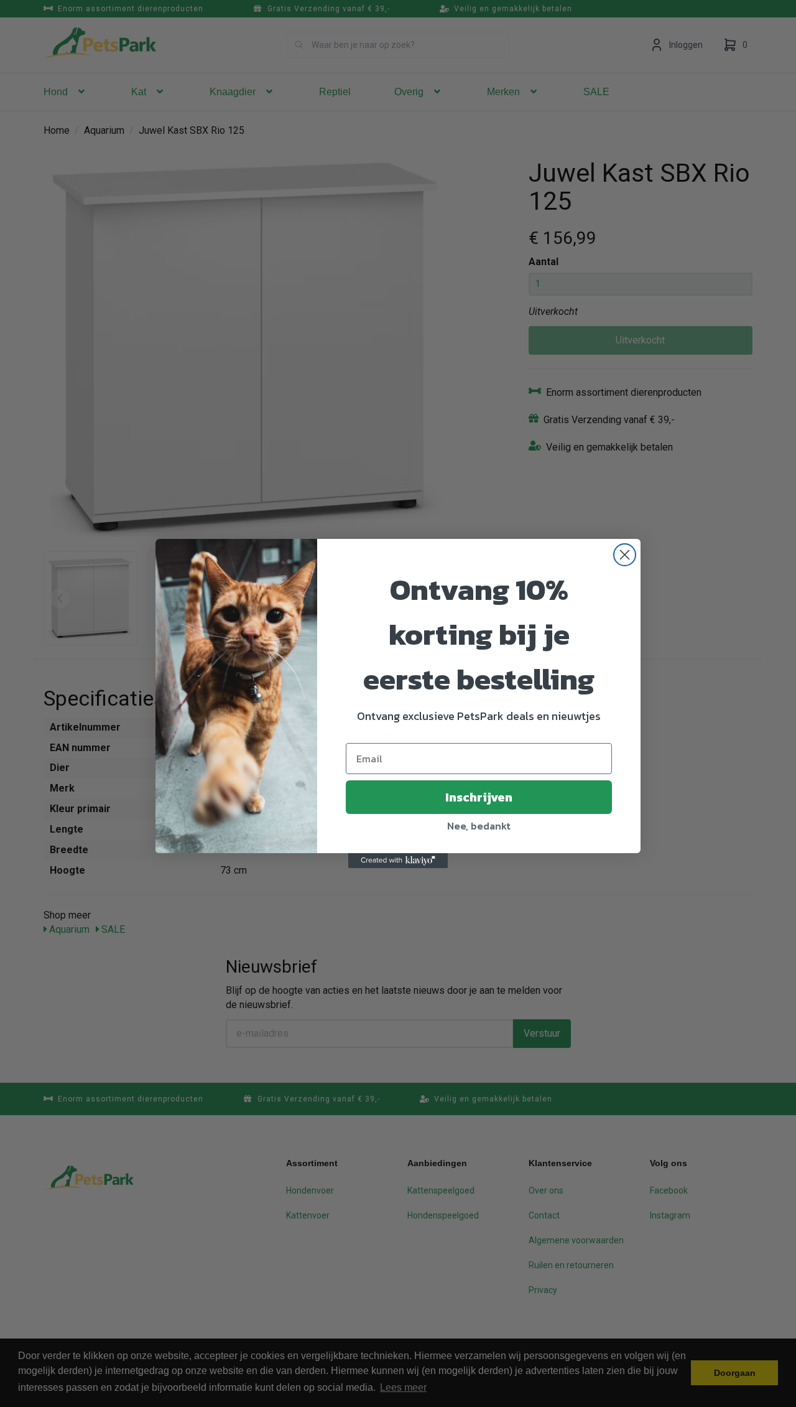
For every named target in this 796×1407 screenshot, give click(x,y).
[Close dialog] (625, 555)
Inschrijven (478, 797)
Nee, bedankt (479, 825)
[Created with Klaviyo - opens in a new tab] (398, 860)
